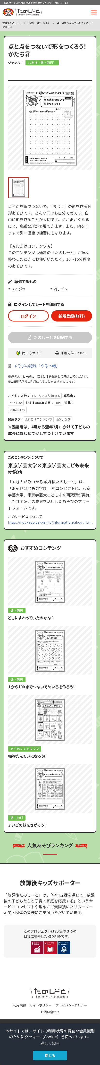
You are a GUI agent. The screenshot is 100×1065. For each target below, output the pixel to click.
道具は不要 (17, 409)
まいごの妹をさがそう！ (27, 825)
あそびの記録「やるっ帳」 (36, 366)
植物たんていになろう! (26, 756)
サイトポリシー (41, 1005)
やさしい (15, 402)
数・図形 (16, 610)
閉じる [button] (50, 1055)
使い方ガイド (32, 352)
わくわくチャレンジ (24, 748)
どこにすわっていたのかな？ (31, 618)
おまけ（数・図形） (42, 62)
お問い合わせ (50, 1012)
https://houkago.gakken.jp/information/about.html (50, 522)
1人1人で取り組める (46, 395)
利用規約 (19, 1005)
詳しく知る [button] (50, 1043)
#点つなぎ (63, 419)
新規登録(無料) (71, 316)
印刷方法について (74, 352)
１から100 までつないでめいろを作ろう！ (41, 687)
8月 (58, 402)
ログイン (28, 316)
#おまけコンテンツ (38, 419)
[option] (50, 128)
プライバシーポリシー (71, 1005)
